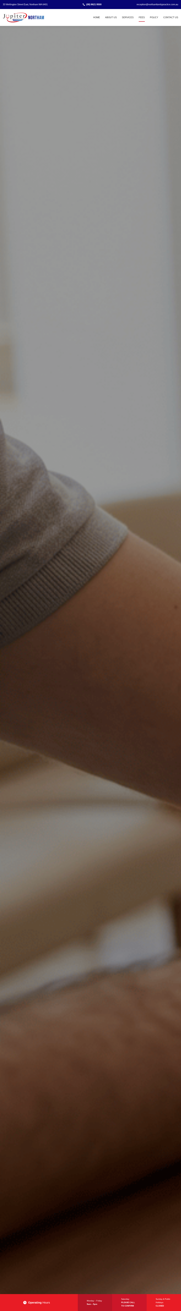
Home (96, 17)
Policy (154, 17)
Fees (142, 17)
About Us (111, 17)
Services (128, 17)
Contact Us (170, 17)
